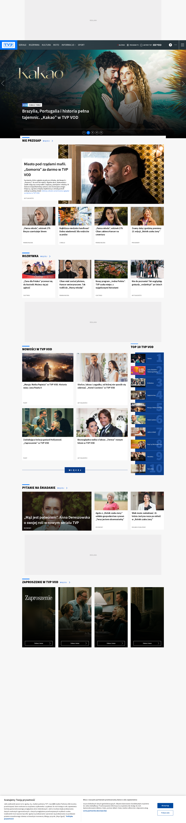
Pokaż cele (165, 813)
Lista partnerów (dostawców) (95, 811)
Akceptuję (165, 806)
